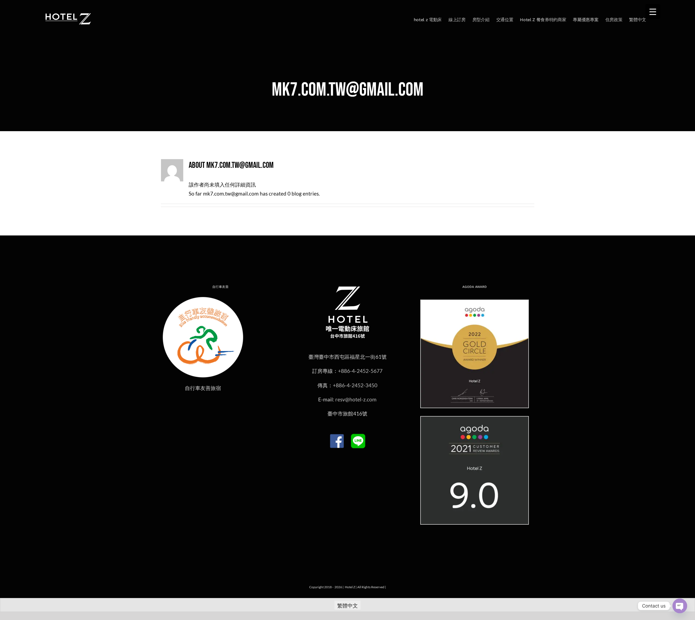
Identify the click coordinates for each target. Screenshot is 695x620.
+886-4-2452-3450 (355, 385)
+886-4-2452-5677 (360, 371)
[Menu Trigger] (652, 11)
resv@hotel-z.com (356, 399)
